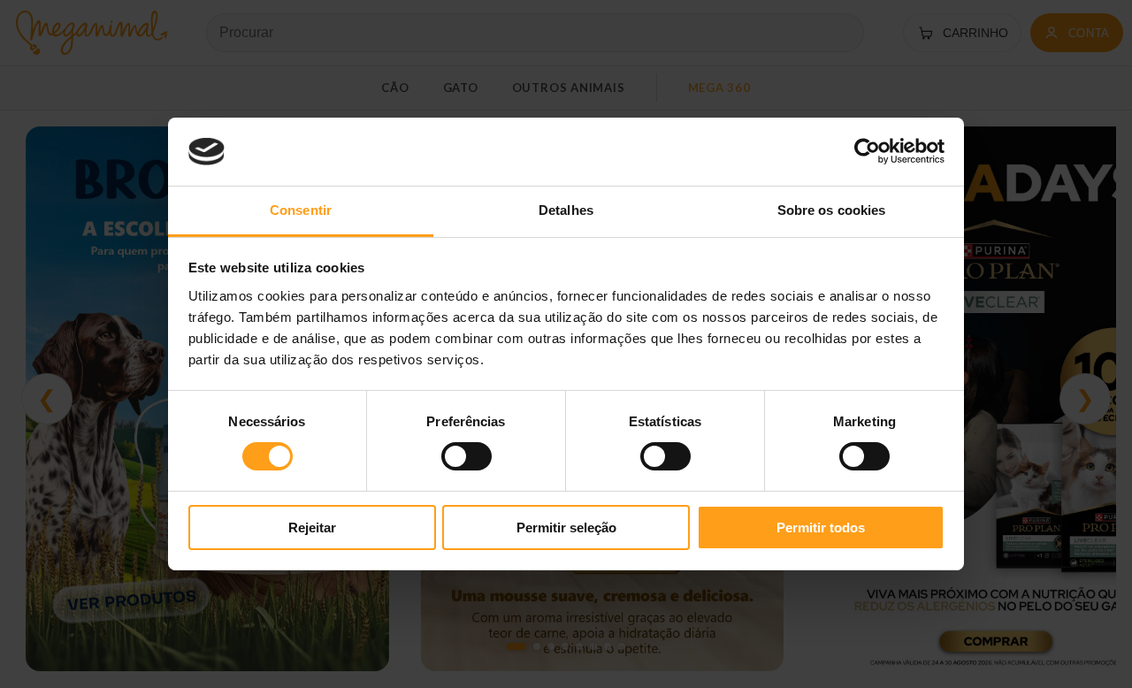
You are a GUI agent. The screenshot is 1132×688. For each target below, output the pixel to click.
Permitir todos (820, 527)
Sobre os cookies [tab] (831, 210)
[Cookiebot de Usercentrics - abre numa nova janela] (867, 151)
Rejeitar (312, 527)
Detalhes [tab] (566, 210)
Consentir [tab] (301, 210)
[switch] (466, 456)
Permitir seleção (566, 527)
